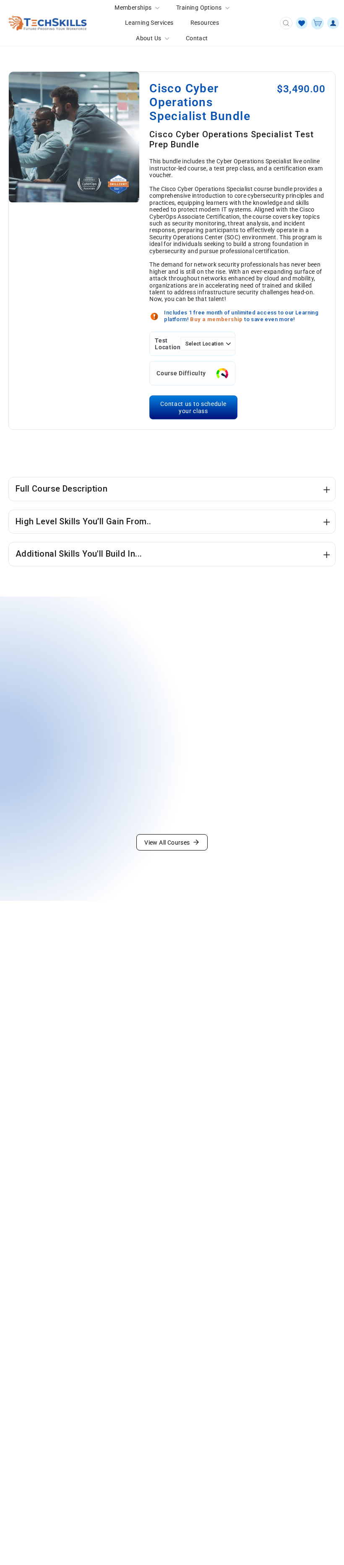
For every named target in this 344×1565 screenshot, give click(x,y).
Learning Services (149, 22)
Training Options (199, 7)
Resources (204, 22)
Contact (197, 38)
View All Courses (167, 842)
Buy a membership (217, 319)
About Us (149, 38)
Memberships (134, 7)
